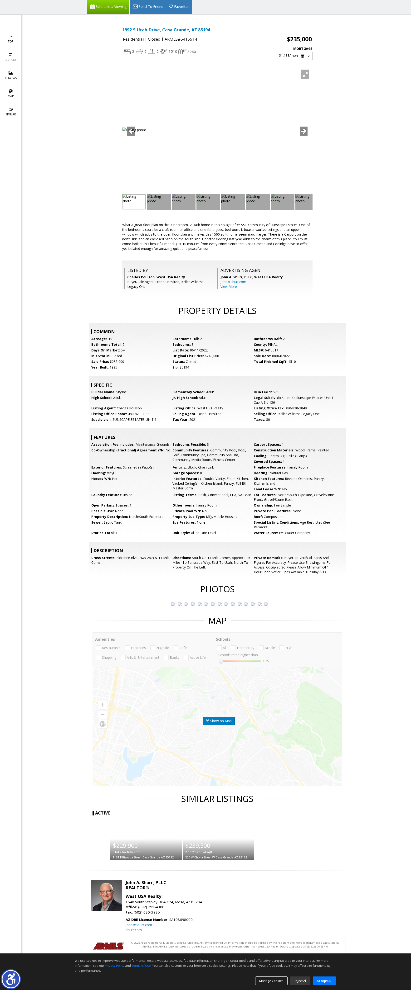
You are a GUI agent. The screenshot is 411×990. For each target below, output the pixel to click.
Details (10, 60)
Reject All (300, 981)
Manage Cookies (271, 981)
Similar (11, 114)
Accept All (325, 981)
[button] (11, 979)
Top (11, 41)
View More (228, 286)
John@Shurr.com (233, 281)
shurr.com (134, 929)
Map (11, 96)
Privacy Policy (114, 965)
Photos (11, 78)
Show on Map (220, 721)
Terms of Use (141, 965)
